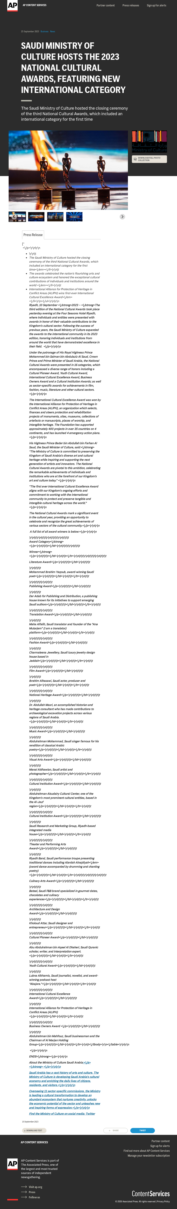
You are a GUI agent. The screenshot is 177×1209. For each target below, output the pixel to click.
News (52, 31)
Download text (34, 1130)
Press (32, 1192)
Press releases (131, 5)
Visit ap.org (35, 1187)
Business (44, 31)
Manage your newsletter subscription (149, 1155)
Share (116, 1130)
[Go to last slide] (14, 216)
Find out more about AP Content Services (147, 1151)
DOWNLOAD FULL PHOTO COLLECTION (149, 159)
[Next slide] (122, 216)
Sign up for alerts (156, 5)
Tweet (142, 1130)
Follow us (34, 1197)
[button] (17, 217)
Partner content (106, 5)
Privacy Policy (163, 1201)
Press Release (33, 234)
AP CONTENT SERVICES (34, 1142)
